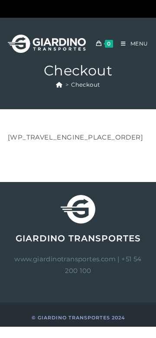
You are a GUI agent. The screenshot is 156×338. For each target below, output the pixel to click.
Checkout (85, 84)
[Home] (59, 84)
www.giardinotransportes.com (65, 259)
